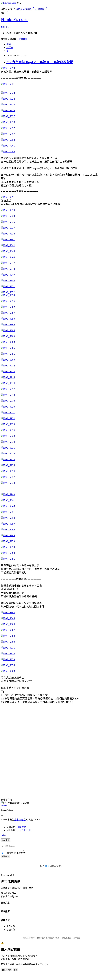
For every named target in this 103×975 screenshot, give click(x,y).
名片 (8, 51)
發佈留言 (5, 856)
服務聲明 (76, 938)
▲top (3, 835)
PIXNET (31, 938)
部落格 (9, 47)
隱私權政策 (66, 938)
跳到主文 (5, 27)
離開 (15, 970)
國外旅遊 (22, 827)
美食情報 (23, 39)
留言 (23, 819)
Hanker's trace (14, 19)
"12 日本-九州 (24, 830)
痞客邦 (17, 819)
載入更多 (5, 840)
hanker (4, 805)
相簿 (8, 44)
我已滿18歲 (6, 970)
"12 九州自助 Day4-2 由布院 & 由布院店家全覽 (39, 62)
